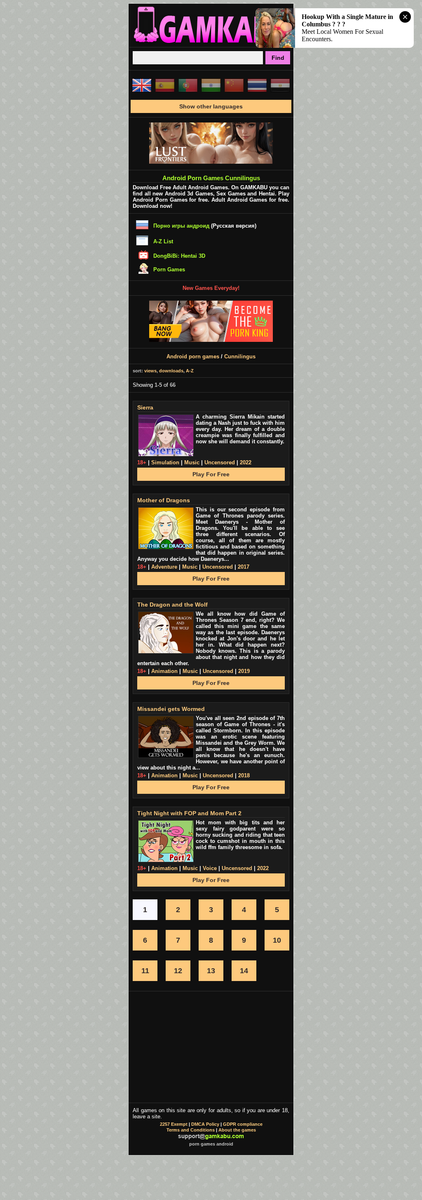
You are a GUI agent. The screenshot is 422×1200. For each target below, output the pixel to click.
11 (145, 971)
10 (277, 940)
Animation (164, 671)
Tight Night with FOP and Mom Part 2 (189, 813)
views (150, 370)
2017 (243, 567)
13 (211, 971)
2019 (244, 671)
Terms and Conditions (190, 1129)
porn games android (211, 1143)
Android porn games (192, 356)
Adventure (164, 567)
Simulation (165, 462)
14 (244, 971)
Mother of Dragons (163, 500)
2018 (244, 775)
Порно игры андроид (181, 226)
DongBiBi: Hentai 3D (179, 256)
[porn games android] (211, 43)
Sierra (145, 407)
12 (178, 971)
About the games (237, 1129)
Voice (210, 868)
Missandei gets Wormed (171, 709)
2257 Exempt (174, 1124)
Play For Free (211, 474)
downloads (171, 370)
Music (191, 462)
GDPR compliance (243, 1124)
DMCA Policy (205, 1124)
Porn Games (169, 269)
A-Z (190, 370)
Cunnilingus (240, 356)
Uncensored (219, 462)
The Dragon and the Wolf (172, 604)
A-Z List (163, 241)
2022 (245, 462)
